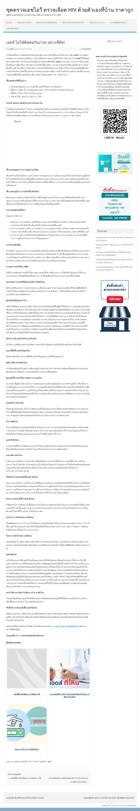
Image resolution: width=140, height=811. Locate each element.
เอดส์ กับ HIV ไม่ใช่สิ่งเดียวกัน (46, 22)
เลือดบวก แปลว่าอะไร (97, 22)
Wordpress (132, 805)
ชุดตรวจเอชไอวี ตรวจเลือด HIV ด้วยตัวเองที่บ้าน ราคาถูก (69, 10)
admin (11, 49)
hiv (37, 761)
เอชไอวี (43, 761)
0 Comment (86, 49)
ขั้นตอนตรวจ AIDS (24, 22)
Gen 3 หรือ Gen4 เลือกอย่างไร (73, 22)
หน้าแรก (9, 22)
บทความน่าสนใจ (21, 761)
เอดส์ (49, 761)
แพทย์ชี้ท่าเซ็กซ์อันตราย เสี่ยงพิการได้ (24, 778)
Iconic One (106, 805)
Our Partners (12, 28)
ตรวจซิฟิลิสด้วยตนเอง (118, 22)
